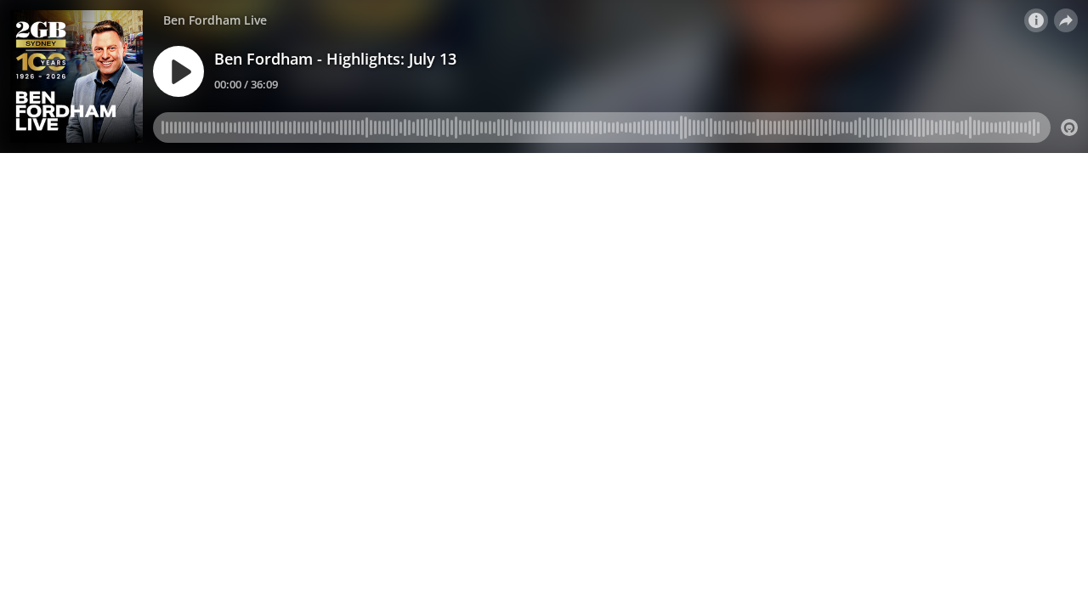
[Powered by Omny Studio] (1069, 127)
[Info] (1036, 20)
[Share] (1066, 20)
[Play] (178, 71)
